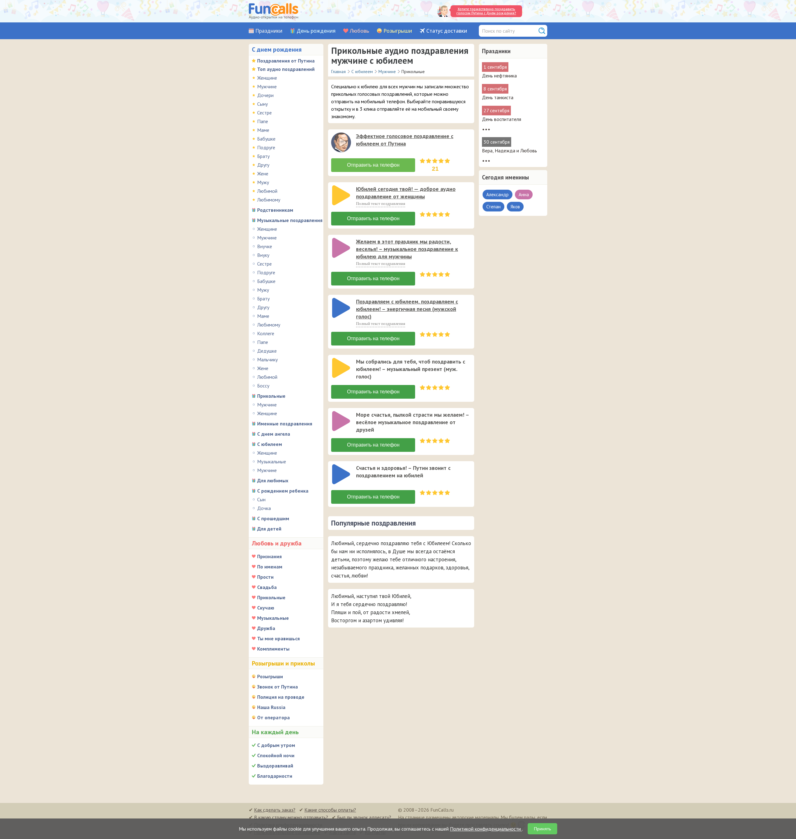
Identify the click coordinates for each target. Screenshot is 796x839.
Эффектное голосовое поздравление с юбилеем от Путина (404, 139)
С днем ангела (273, 434)
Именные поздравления (284, 423)
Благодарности (274, 776)
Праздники (268, 31)
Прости (265, 577)
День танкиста (497, 97)
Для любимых (272, 480)
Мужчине (267, 86)
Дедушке (267, 351)
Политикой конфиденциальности (486, 829)
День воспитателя (501, 119)
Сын (261, 499)
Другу (263, 165)
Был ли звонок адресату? (364, 817)
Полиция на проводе (280, 697)
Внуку (263, 255)
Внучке (264, 246)
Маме (263, 130)
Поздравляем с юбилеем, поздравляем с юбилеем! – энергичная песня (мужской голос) (407, 309)
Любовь (359, 31)
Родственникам (275, 210)
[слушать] (341, 142)
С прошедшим (273, 518)
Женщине (267, 78)
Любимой (267, 191)
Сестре (264, 112)
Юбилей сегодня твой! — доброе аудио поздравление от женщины (406, 192)
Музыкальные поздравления (289, 220)
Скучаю (265, 608)
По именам (269, 566)
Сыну (262, 104)
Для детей (269, 529)
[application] (341, 143)
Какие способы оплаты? (330, 810)
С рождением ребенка (282, 491)
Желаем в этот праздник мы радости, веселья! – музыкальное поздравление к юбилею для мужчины (407, 249)
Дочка (264, 508)
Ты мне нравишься (278, 638)
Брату (263, 156)
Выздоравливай (275, 766)
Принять (542, 828)
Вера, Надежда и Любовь (509, 150)
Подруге (266, 147)
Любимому (268, 200)
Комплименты (273, 649)
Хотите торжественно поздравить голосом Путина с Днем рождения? (486, 11)
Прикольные (271, 396)
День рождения (316, 31)
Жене (262, 173)
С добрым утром (276, 745)
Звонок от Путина (277, 687)
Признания (269, 556)
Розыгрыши (397, 31)
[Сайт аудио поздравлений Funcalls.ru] (273, 11)
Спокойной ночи (275, 755)
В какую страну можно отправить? (291, 817)
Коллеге (265, 333)
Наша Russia (271, 707)
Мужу (263, 182)
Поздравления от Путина (286, 61)
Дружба (266, 628)
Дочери (265, 95)
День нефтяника (499, 75)
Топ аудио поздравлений (286, 69)
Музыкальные (271, 461)
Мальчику (267, 359)
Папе (262, 121)
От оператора (273, 717)
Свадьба (267, 587)
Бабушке (266, 139)
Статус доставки (446, 31)
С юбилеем (269, 444)
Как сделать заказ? (274, 810)
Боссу (263, 385)
